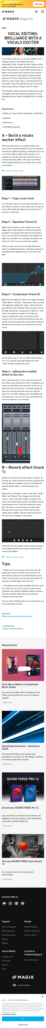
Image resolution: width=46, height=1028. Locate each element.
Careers (5, 965)
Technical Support (9, 927)
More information (31, 960)
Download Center (9, 935)
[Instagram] (10, 903)
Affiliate (5, 943)
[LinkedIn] (16, 903)
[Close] (42, 997)
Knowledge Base (8, 931)
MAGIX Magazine (31, 927)
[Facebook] (22, 903)
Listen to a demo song (14, 171)
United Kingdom (23, 985)
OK (23, 1019)
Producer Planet (30, 935)
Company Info (7, 957)
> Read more (7, 702)
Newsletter (6, 961)
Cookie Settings (23, 1024)
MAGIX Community (32, 931)
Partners (5, 939)
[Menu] (42, 11)
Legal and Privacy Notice (9, 1014)
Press (4, 969)
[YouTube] (4, 903)
